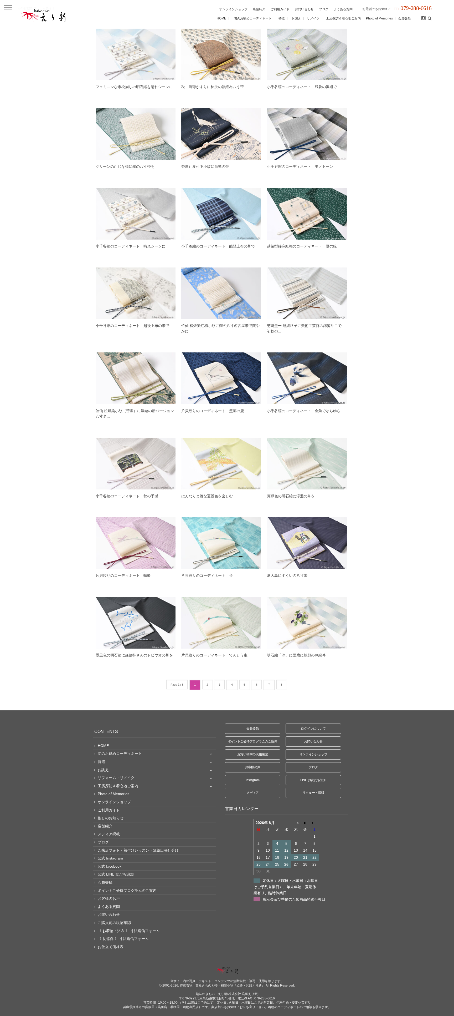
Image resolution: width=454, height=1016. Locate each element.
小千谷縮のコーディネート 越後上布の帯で (132, 325)
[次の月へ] (314, 822)
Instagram (252, 780)
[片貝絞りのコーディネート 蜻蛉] (136, 543)
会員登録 (252, 728)
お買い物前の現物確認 (252, 754)
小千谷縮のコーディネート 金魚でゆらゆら (303, 411)
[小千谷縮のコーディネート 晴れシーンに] (136, 214)
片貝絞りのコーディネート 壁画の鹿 (212, 411)
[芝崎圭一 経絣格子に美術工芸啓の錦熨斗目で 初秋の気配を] (307, 293)
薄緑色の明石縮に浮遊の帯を (291, 496)
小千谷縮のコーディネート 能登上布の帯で (218, 246)
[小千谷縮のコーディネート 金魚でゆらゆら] (307, 378)
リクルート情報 (313, 793)
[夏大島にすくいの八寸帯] (307, 543)
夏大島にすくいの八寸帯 (287, 575)
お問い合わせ (313, 741)
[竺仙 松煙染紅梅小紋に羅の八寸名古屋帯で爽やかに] (221, 293)
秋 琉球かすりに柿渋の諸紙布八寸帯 (212, 87)
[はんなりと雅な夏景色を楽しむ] (221, 463)
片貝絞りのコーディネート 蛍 (207, 575)
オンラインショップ (313, 754)
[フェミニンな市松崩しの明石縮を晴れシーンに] (136, 54)
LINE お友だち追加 (313, 780)
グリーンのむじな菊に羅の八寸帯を (125, 166)
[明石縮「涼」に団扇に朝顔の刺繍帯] (307, 623)
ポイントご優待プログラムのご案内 (252, 741)
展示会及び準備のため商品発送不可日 (294, 899)
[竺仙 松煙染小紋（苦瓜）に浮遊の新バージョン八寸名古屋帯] (136, 378)
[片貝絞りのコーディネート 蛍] (221, 543)
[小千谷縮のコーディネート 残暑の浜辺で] (307, 54)
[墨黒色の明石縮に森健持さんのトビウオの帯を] (136, 623)
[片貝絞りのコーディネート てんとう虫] (221, 623)
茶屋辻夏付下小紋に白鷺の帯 (205, 166)
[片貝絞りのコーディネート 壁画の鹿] (221, 378)
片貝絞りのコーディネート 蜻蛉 (123, 575)
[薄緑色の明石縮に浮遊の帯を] (307, 463)
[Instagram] (423, 18)
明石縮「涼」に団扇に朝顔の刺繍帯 (298, 655)
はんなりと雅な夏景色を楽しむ (207, 496)
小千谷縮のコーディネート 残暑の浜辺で (302, 87)
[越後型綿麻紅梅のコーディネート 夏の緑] (307, 214)
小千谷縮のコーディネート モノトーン (300, 166)
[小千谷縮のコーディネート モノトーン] (307, 134)
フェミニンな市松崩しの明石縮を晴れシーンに (134, 87)
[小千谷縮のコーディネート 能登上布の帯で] (221, 214)
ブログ (313, 767)
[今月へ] (305, 822)
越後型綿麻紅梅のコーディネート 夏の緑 (302, 246)
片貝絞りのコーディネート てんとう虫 (214, 655)
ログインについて (313, 728)
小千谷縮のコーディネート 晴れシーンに (131, 246)
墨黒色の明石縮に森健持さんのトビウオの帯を (134, 655)
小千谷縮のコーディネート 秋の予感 (127, 496)
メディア (252, 793)
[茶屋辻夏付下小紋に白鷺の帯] (221, 134)
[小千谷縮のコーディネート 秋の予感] (136, 463)
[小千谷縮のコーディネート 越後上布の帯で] (136, 293)
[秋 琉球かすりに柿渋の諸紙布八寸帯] (221, 54)
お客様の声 (252, 767)
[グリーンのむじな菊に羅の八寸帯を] (136, 134)
